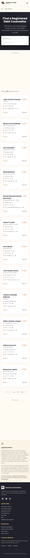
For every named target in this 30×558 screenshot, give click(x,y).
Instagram (16, 545)
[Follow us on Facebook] (2, 498)
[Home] (1, 8)
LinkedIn (9, 545)
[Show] (12, 106)
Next (22, 392)
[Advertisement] (15, 69)
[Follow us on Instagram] (10, 498)
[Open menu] (27, 3)
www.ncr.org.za (4, 479)
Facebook (3, 545)
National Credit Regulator (6, 527)
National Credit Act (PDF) (7, 529)
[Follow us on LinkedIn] (6, 498)
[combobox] (7, 38)
